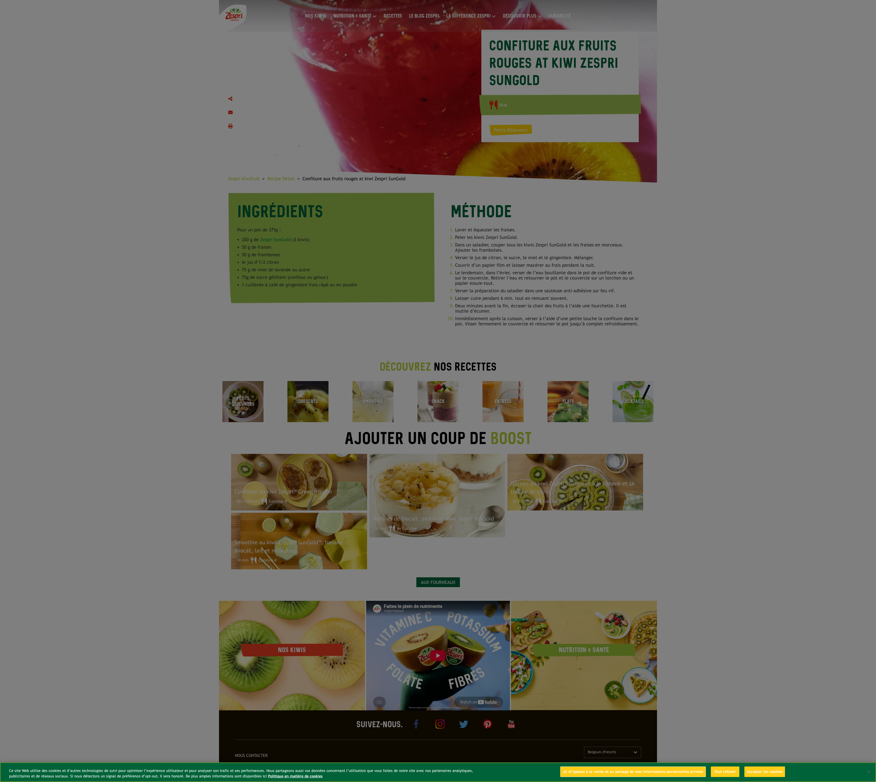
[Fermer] (869, 772)
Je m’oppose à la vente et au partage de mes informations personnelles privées (633, 771)
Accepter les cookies (764, 771)
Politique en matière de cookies (295, 776)
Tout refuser (725, 771)
